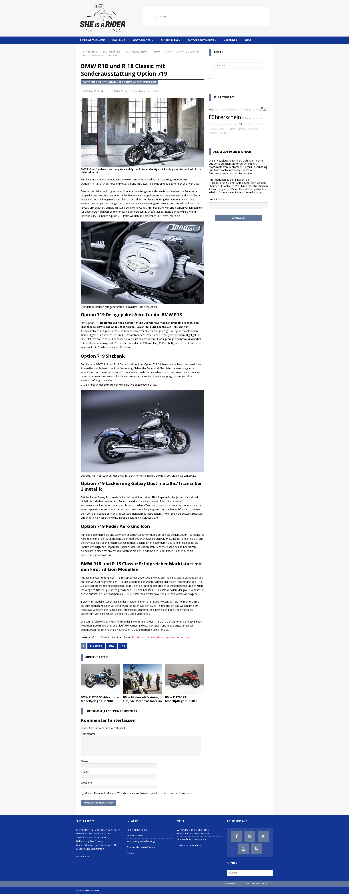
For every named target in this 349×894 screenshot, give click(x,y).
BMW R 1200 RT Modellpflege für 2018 (181, 699)
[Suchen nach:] (206, 17)
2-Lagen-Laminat (224, 124)
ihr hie (135, 637)
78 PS (234, 124)
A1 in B (248, 129)
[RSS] (256, 848)
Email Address (217, 199)
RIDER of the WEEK (92, 40)
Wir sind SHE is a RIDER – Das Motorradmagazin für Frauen (193, 831)
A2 (211, 109)
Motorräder (142, 40)
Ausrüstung (169, 40)
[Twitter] (263, 836)
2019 (241, 124)
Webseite (86, 782)
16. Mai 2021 (92, 91)
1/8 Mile (231, 128)
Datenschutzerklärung (248, 192)
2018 (239, 109)
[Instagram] (249, 836)
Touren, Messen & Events (141, 847)
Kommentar (88, 734)
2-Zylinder (221, 129)
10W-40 (217, 109)
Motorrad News (137, 51)
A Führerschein (228, 109)
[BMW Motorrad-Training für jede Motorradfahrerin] (142, 679)
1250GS (240, 128)
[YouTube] (243, 848)
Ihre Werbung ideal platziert (192, 839)
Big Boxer (96, 645)
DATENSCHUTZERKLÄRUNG (256, 883)
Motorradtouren (201, 40)
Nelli (106, 91)
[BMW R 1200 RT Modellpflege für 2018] (184, 679)
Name (84, 761)
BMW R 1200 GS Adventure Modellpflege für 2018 (100, 699)
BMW (117, 91)
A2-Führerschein (251, 118)
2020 (258, 124)
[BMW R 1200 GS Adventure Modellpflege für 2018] (100, 679)
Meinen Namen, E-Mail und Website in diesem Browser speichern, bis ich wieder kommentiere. (140, 793)
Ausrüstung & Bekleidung (141, 841)
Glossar (131, 853)
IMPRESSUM (230, 883)
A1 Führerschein (251, 109)
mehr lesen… (83, 856)
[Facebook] (236, 836)
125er (223, 132)
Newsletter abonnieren (189, 845)
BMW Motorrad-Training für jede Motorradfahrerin (142, 699)
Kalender (230, 40)
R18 (123, 645)
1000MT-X (250, 124)
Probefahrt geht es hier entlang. (171, 637)
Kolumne (118, 40)
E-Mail (84, 772)
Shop (247, 40)
